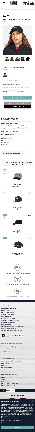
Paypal (3, 377)
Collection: (5, 135)
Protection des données (8, 322)
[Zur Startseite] (13, 3)
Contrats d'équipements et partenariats (12, 349)
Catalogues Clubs (6, 351)
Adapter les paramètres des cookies (11, 330)
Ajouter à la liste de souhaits (18, 103)
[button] (3, 3)
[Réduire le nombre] (10, 91)
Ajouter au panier (18, 98)
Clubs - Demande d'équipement (10, 347)
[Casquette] (17, 224)
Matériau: (4, 131)
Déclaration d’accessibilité (8, 328)
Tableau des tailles (23, 87)
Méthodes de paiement (8, 312)
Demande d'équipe (17, 106)
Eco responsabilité (6, 367)
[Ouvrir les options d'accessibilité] (3, 336)
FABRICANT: (4, 138)
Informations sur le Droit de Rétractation (12, 326)
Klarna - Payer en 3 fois (8, 385)
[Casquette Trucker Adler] (17, 247)
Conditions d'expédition (8, 314)
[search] (17, 7)
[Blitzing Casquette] (17, 201)
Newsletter (4, 365)
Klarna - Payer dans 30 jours (9, 383)
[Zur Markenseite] (7, 16)
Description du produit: (10, 124)
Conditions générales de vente (10, 320)
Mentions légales (6, 324)
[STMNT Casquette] (17, 178)
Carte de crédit (5, 381)
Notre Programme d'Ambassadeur (11, 361)
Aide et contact (5, 310)
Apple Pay (4, 379)
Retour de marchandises (8, 318)
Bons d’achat (5, 363)
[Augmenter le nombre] (15, 91)
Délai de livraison (6, 316)
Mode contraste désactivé (17, 336)
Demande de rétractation (8, 308)
